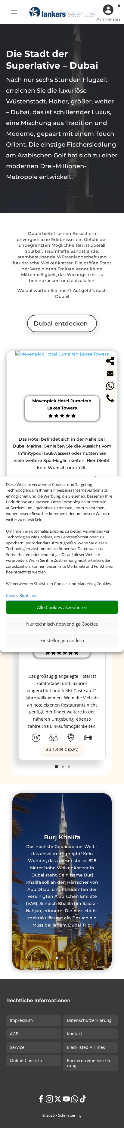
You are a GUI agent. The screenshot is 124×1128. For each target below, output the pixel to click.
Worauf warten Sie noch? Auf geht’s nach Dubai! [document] (62, 293)
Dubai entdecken (61, 323)
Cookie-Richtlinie (21, 595)
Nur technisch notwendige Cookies (62, 624)
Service (17, 1047)
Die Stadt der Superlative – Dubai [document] (52, 59)
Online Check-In (26, 1060)
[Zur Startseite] (62, 12)
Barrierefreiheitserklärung (89, 1063)
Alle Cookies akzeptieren (62, 607)
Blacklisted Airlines (86, 1047)
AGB (14, 1034)
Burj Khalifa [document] (62, 837)
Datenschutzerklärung (89, 1020)
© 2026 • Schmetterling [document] (62, 1115)
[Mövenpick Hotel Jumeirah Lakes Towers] (62, 354)
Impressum (21, 1020)
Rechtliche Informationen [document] (38, 1000)
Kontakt (74, 1034)
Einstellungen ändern (62, 640)
